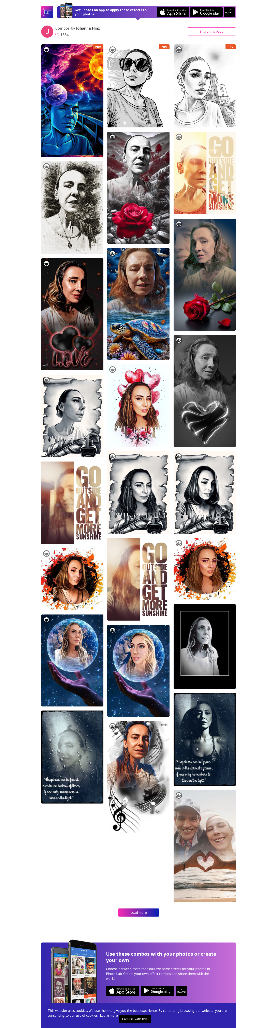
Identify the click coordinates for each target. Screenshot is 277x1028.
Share (211, 31)
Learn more (109, 1015)
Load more (138, 912)
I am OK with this (135, 1019)
